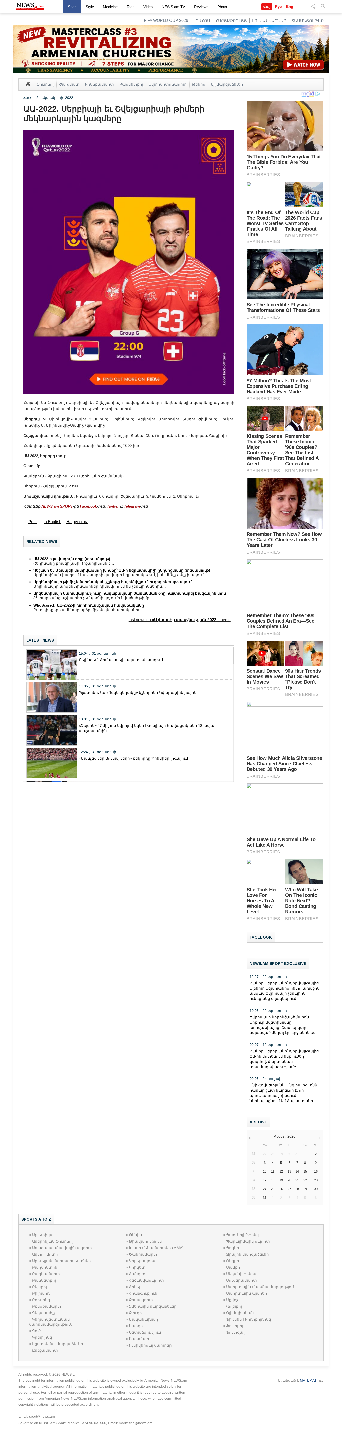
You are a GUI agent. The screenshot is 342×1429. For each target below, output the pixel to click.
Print (32, 522)
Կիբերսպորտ (143, 1261)
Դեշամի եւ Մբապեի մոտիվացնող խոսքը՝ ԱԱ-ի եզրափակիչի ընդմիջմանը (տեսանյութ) (121, 570)
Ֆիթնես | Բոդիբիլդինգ (248, 1319)
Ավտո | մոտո (45, 1254)
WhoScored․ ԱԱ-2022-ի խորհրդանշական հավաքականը (88, 605)
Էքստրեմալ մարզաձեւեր (57, 1344)
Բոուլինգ (41, 1300)
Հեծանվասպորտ (146, 1280)
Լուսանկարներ (269, 21)
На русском (77, 522)
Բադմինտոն (44, 1267)
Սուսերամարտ (241, 1280)
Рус (278, 6)
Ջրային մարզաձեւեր (247, 1254)
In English (52, 522)
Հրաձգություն (143, 1293)
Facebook (88, 506)
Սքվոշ (232, 1300)
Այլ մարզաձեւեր (227, 84)
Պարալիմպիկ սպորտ (248, 1241)
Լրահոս (201, 21)
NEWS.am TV (173, 7)
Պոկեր (232, 1248)
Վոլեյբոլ (234, 1306)
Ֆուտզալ (235, 1332)
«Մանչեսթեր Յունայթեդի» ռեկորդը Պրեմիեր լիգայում (133, 758)
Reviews (201, 7)
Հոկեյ (134, 1287)
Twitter (113, 506)
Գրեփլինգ (42, 1337)
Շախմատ (69, 84)
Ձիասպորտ (141, 1300)
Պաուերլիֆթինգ (242, 1235)
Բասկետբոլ (131, 84)
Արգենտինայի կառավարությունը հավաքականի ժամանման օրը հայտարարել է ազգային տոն (129, 593)
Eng (289, 6)
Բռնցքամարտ (99, 84)
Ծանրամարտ (143, 1254)
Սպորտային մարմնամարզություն (261, 1287)
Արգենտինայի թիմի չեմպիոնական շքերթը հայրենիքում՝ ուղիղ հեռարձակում (112, 582)
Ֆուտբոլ (45, 84)
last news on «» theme (180, 620)
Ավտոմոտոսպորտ (168, 84)
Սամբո (233, 1267)
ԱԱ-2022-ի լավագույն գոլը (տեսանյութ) (71, 559)
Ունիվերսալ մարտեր (150, 1345)
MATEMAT (308, 1380)
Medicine (110, 7)
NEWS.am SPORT (57, 506)
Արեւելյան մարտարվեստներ (61, 1261)
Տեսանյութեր (307, 21)
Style (90, 7)
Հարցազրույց (231, 21)
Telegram (132, 506)
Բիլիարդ (41, 1293)
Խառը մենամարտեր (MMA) (156, 1248)
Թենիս (198, 84)
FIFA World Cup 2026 (166, 20)
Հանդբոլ (137, 1274)
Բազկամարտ (46, 1274)
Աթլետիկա (43, 1235)
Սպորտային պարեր (246, 1293)
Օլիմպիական (240, 1313)
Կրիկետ (137, 1267)
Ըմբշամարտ (45, 1350)
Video (148, 7)
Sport (72, 7)
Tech (130, 7)
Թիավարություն (145, 1241)
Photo (222, 7)
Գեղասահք (43, 1313)
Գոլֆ (36, 1331)
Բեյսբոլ (39, 1287)
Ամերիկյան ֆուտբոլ (52, 1241)
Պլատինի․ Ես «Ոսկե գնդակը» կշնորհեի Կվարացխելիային (138, 692)
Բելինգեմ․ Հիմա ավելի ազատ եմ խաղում (121, 660)
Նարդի (136, 1326)
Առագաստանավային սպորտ (62, 1248)
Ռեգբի (232, 1261)
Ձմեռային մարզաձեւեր (153, 1306)
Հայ (267, 6)
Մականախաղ (143, 1319)
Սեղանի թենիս (241, 1274)
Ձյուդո (135, 1313)
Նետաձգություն (145, 1332)
